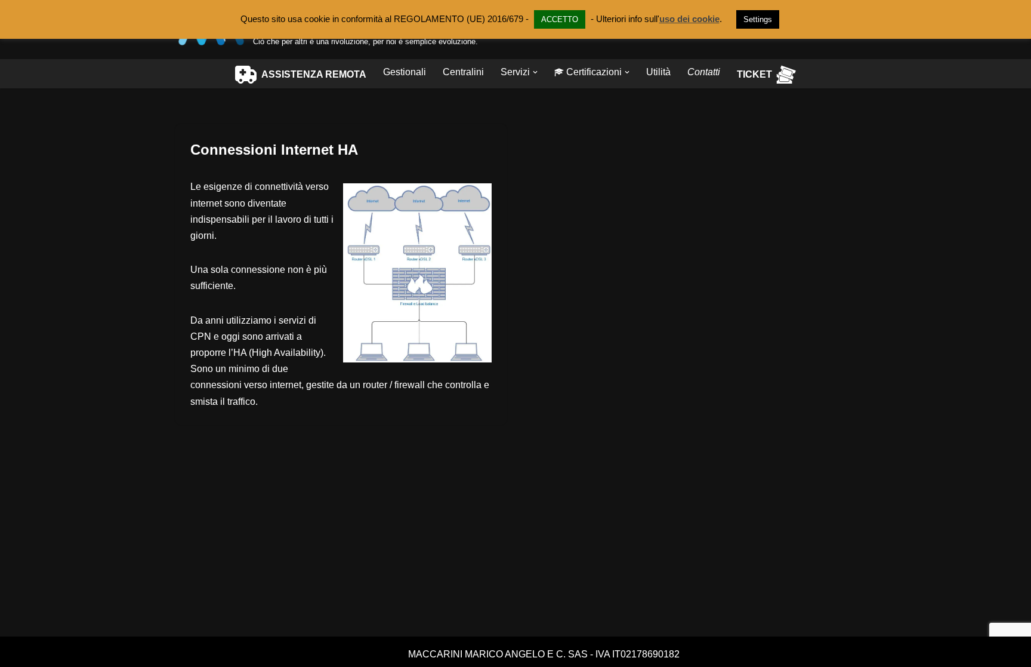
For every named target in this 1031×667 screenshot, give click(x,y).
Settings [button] (757, 19)
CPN (200, 336)
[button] (535, 72)
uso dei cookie (689, 19)
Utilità (658, 72)
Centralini (463, 72)
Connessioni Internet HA (274, 150)
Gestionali (404, 72)
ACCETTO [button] (559, 19)
